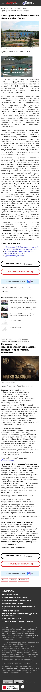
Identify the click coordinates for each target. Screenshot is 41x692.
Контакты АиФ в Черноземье (15, 597)
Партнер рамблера (31, 682)
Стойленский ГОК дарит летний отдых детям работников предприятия (22, 314)
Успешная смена (15, 327)
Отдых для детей (15, 320)
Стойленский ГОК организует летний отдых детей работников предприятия (20, 248)
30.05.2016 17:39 (6, 8)
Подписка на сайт (10, 600)
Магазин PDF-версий (11, 611)
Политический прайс (11, 619)
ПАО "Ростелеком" (8, 382)
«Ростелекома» (7, 460)
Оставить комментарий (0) (20, 272)
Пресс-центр (25, 600)
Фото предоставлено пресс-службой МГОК (18, 48)
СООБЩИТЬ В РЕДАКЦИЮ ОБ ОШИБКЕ (17, 622)
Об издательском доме (12, 603)
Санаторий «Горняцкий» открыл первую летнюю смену (18, 252)
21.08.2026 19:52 (6, 339)
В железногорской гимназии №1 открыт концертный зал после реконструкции (23, 308)
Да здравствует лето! (14, 256)
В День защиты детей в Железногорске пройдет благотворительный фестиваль (23, 301)
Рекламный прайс (10, 594)
